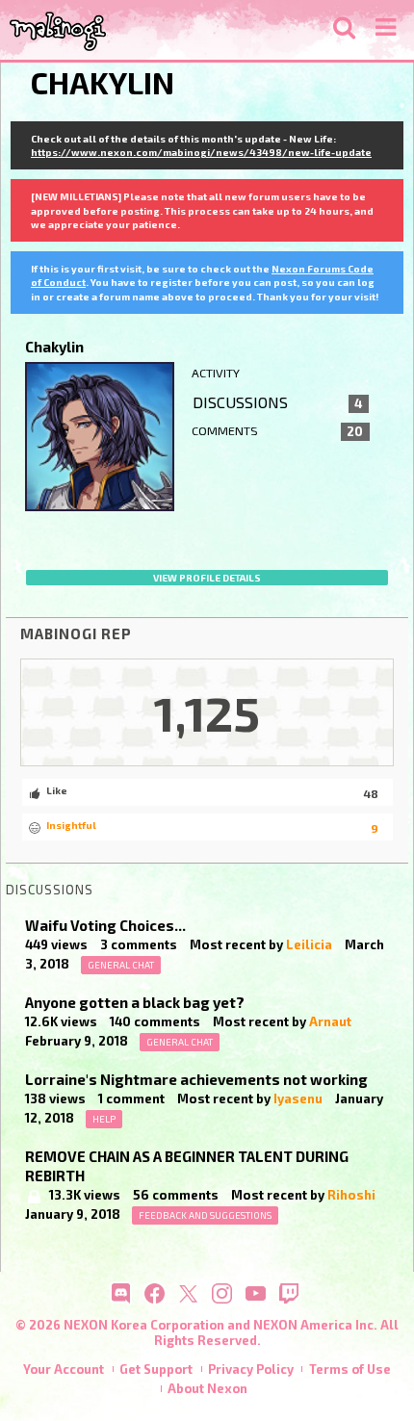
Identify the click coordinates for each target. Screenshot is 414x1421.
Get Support (156, 1369)
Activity (216, 373)
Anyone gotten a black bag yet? (135, 1002)
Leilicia (309, 944)
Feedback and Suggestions (205, 1215)
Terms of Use (350, 1369)
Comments (278, 431)
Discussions (278, 402)
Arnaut (330, 1021)
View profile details (207, 577)
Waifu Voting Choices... (105, 925)
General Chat (121, 964)
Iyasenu (298, 1098)
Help (104, 1118)
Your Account (63, 1369)
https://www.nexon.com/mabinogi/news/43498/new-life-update (201, 152)
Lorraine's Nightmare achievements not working (196, 1079)
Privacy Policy (251, 1369)
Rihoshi (351, 1194)
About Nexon (207, 1388)
